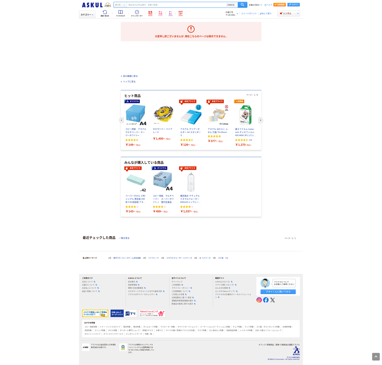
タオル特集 (112, 330)
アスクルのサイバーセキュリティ (141, 294)
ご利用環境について (180, 291)
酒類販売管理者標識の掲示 (182, 301)
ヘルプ (269, 5)
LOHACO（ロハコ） (222, 282)
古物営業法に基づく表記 (181, 298)
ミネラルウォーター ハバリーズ (179, 258)
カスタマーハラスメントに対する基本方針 (145, 291)
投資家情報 (132, 285)
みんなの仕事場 (221, 288)
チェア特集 (237, 327)
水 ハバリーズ (205, 258)
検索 (242, 5)
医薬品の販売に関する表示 (182, 304)
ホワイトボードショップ (187, 327)
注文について (87, 282)
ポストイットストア (92, 334)
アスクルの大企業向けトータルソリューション (233, 295)
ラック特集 (249, 327)
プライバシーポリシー (181, 288)
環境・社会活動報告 (135, 288)
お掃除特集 (286, 327)
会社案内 (131, 282)
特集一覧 (148, 334)
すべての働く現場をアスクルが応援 (180, 330)
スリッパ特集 (99, 330)
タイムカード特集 (150, 327)
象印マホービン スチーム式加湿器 (127, 258)
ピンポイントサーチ (134, 334)
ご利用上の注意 (178, 294)
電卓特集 (126, 327)
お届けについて (88, 285)
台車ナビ (159, 330)
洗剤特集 (88, 330)
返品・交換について (89, 291)
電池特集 (136, 327)
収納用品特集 (231, 330)
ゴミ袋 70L (223, 258)
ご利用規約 (176, 285)
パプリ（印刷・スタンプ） (224, 285)
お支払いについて (89, 288)
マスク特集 (201, 330)
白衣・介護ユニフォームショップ (268, 330)
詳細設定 (231, 5)
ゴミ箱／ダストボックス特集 (268, 327)
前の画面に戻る (130, 76)
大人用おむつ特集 (216, 330)
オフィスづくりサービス (113, 334)
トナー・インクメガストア (110, 327)
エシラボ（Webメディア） (225, 291)
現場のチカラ (147, 330)
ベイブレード (153, 258)
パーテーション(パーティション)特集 (215, 327)
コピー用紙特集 (90, 327)
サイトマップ (177, 282)
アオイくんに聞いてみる (278, 291)
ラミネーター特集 (167, 327)
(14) (250, 140)
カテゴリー (86, 14)
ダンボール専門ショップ (130, 330)
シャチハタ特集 (246, 330)
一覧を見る (124, 238)
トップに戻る (129, 81)
